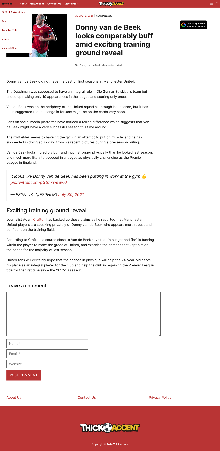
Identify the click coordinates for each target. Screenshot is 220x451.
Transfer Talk (9, 30)
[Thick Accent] (111, 4)
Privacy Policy (160, 397)
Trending (7, 3)
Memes (6, 39)
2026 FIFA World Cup (13, 12)
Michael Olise (9, 48)
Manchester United (112, 65)
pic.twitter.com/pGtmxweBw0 (38, 182)
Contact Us (54, 3)
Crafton (39, 219)
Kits (4, 21)
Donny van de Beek (90, 65)
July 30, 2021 (71, 194)
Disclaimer (70, 3)
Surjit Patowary (104, 15)
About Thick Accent (32, 3)
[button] (217, 4)
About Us (13, 397)
